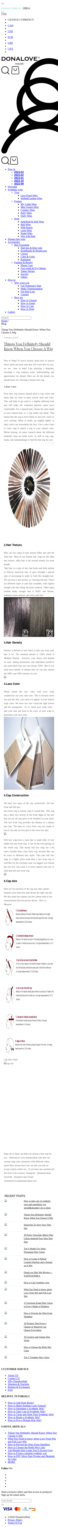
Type (16, 192)
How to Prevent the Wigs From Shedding (29, 1444)
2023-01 (19, 178)
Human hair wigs (16, 239)
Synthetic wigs (15, 189)
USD (10, 31)
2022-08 (19, 183)
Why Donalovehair (17, 1381)
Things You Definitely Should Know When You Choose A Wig (28, 346)
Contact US (14, 1378)
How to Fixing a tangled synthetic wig (27, 1453)
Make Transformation (32, 288)
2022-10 (19, 181)
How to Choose (29, 300)
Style (16, 218)
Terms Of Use (15, 1522)
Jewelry (25, 274)
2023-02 (19, 175)
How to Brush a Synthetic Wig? (24, 1417)
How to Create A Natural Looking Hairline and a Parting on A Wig (38, 1262)
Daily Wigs (26, 215)
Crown (24, 253)
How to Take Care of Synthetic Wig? (26, 1411)
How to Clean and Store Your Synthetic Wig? (31, 1414)
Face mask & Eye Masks (33, 268)
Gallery (11, 312)
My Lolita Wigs (29, 204)
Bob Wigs (26, 224)
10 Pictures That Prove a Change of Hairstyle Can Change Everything (35, 1326)
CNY (10, 48)
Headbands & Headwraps (34, 250)
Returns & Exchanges (19, 1387)
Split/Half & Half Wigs (32, 221)
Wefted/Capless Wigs (31, 198)
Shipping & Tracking (18, 1384)
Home (4, 321)
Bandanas (26, 259)
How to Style (27, 309)
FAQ (10, 1390)
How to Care (27, 306)
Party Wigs (26, 213)
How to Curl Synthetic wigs (36, 1282)
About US (13, 1375)
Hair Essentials (21, 245)
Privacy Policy (15, 1520)
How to (11, 280)
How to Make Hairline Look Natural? (27, 1405)
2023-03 (19, 172)
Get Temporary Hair (31, 285)
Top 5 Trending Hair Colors (36, 1357)
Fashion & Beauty (23, 262)
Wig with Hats (28, 236)
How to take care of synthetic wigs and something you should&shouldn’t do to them (37, 1204)
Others (24, 277)
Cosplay (25, 294)
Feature (18, 201)
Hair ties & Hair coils (31, 248)
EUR (10, 37)
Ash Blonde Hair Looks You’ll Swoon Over (30, 1450)
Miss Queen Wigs (30, 207)
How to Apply (28, 303)
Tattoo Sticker (28, 271)
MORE (11, 1462)
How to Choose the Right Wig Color (26, 1447)
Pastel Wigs (26, 233)
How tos (18, 297)
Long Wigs (26, 230)
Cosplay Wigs (28, 210)
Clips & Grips (28, 256)
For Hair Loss (28, 291)
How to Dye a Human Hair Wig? (25, 1420)
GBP (10, 43)
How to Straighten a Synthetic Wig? (26, 1408)
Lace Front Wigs (29, 195)
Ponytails (12, 186)
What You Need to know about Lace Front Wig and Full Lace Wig (38, 1292)
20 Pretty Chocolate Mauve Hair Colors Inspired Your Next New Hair (38, 1238)
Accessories (14, 242)
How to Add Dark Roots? (21, 1402)
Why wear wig (21, 282)
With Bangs (27, 227)
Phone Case (27, 265)
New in (11, 169)
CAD (10, 25)
